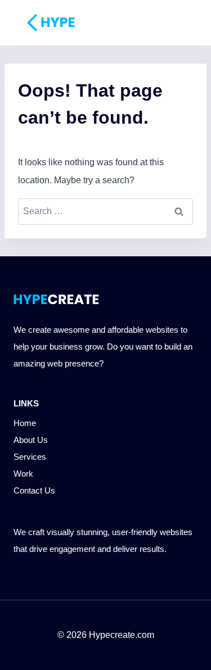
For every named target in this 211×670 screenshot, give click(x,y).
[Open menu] (173, 22)
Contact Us (34, 490)
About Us (31, 440)
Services (30, 456)
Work (23, 473)
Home (25, 423)
